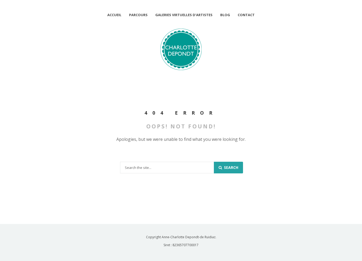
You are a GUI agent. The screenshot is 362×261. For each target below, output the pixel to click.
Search (230, 167)
